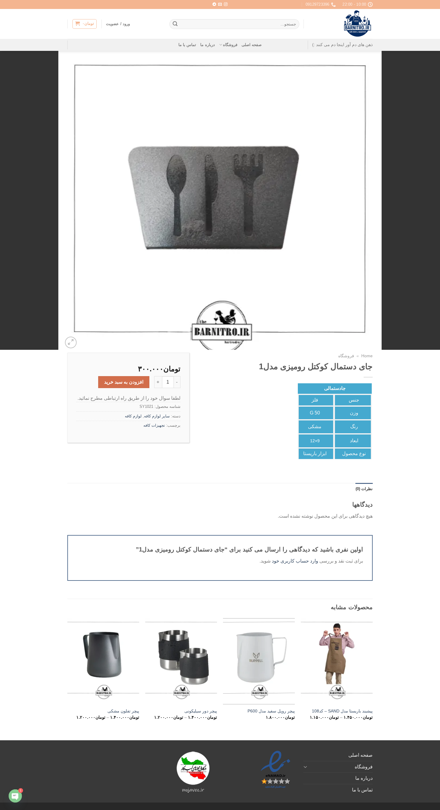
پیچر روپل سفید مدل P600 (271, 711)
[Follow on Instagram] (225, 4)
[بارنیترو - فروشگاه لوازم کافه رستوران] (343, 24)
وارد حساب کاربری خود (295, 560)
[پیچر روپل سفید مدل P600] (259, 661)
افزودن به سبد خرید (123, 382)
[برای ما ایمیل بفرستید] (220, 4)
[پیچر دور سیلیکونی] (181, 661)
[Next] (67, 674)
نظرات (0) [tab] (364, 489)
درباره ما (207, 44)
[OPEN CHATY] (15, 796)
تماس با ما (187, 44)
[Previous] (372, 674)
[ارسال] (175, 24)
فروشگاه (230, 44)
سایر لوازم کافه (157, 416)
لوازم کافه (133, 416)
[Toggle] (305, 766)
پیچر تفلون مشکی (123, 711)
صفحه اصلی (252, 44)
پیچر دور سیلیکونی (200, 711)
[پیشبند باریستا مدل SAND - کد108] (337, 661)
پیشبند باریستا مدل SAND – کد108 (342, 711)
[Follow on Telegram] (214, 4)
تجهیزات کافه (154, 425)
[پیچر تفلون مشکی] (103, 661)
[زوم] (71, 342)
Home (367, 356)
